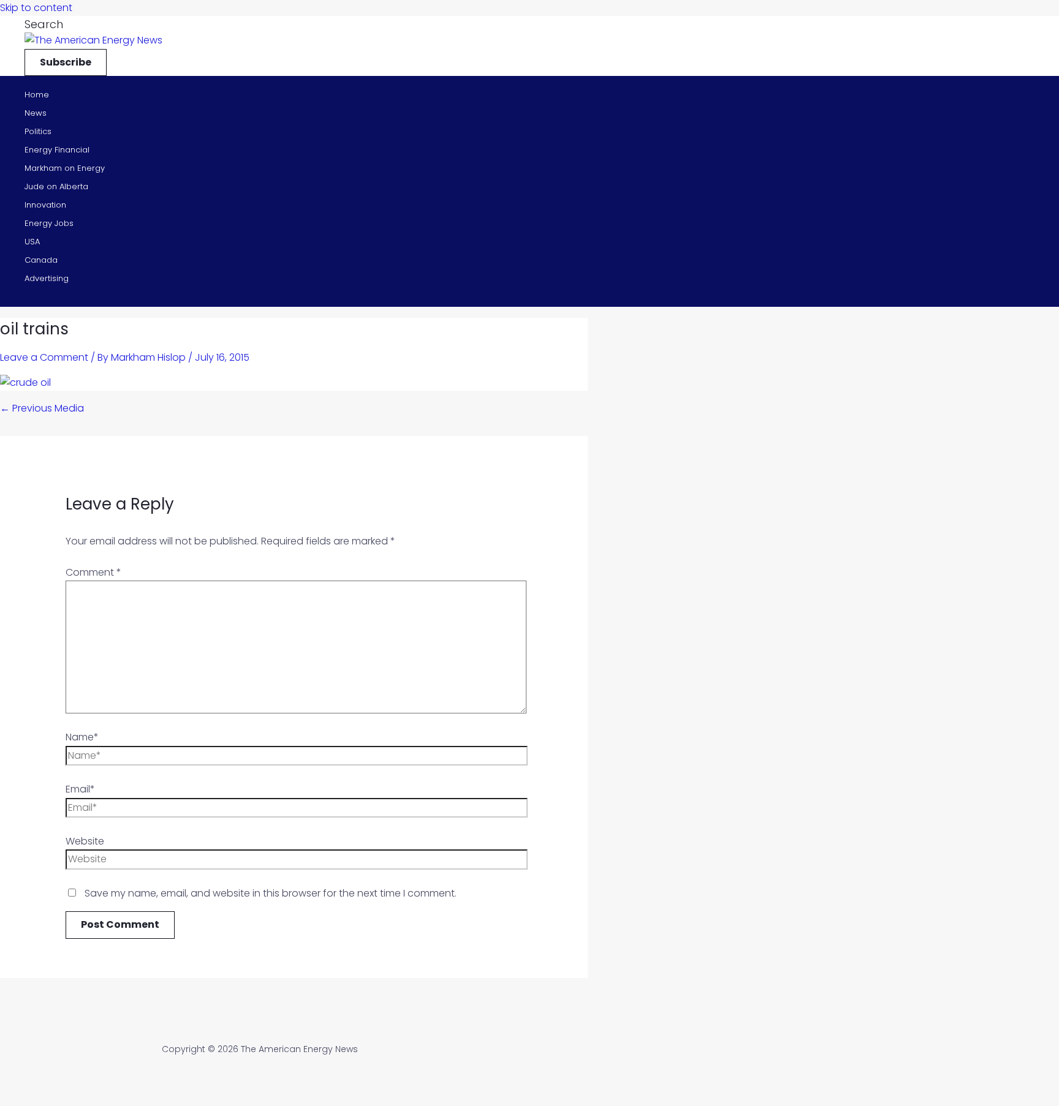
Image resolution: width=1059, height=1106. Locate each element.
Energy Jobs (49, 223)
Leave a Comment (44, 357)
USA (32, 241)
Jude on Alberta (56, 186)
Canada (41, 260)
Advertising (47, 278)
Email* (80, 789)
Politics (38, 131)
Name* (82, 737)
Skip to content (36, 8)
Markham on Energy (65, 168)
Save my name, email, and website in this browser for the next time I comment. (271, 893)
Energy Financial (57, 150)
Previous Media (42, 408)
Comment (93, 572)
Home (37, 94)
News (36, 113)
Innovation (45, 205)
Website (85, 841)
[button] (44, 24)
